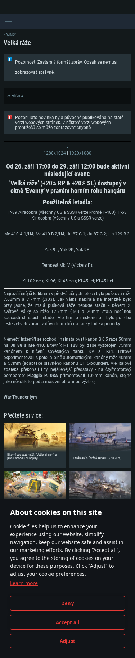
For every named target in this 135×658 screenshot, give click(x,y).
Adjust (67, 641)
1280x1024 (55, 153)
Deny (67, 603)
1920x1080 (80, 153)
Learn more (24, 583)
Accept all (68, 622)
